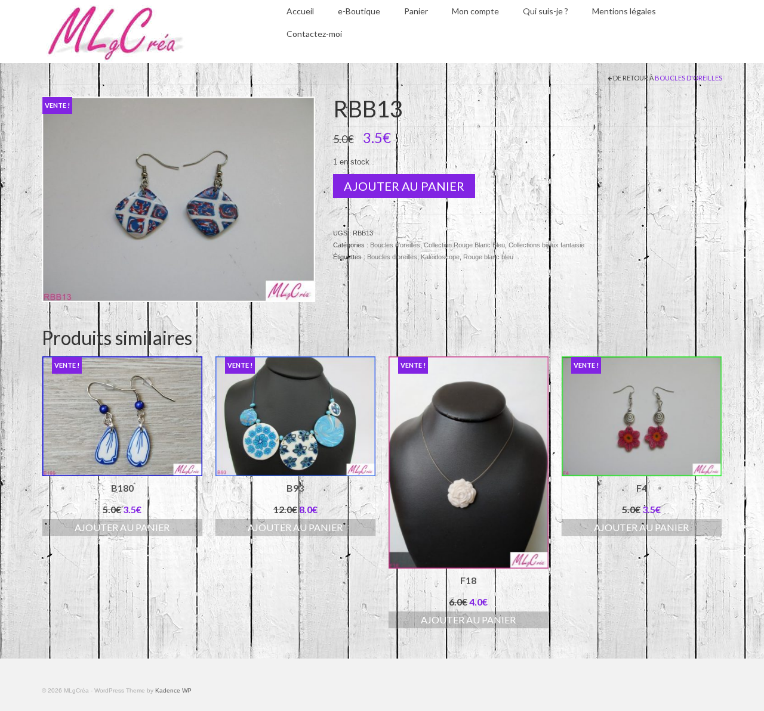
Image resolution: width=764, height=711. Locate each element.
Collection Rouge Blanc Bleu (464, 245)
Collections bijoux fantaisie (546, 245)
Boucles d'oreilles (688, 78)
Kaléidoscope (440, 256)
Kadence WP (173, 690)
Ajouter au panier (404, 186)
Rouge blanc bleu (488, 256)
